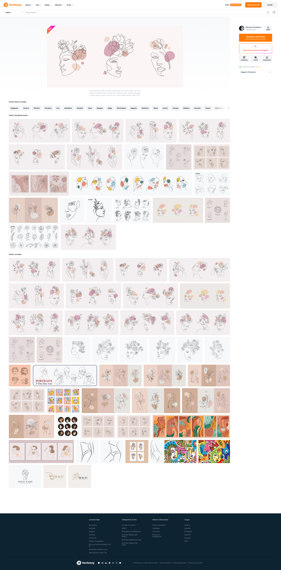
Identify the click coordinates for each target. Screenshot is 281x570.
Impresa (92, 535)
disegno (100, 108)
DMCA (124, 528)
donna (207, 108)
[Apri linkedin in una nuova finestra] (106, 563)
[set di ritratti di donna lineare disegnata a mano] (132, 210)
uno (58, 108)
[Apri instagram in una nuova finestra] (102, 563)
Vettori (27, 5)
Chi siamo (156, 531)
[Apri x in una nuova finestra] (116, 563)
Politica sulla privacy (179, 563)
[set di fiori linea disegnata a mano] (34, 237)
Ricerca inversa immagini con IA (100, 545)
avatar (165, 108)
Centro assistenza (158, 525)
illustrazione (220, 108)
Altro (186, 541)
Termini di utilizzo (165, 563)
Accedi (270, 5)
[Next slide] (226, 108)
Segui (268, 30)
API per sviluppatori (96, 541)
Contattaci (156, 528)
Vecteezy (92, 528)
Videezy (92, 531)
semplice (48, 108)
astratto (197, 108)
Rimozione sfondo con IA (98, 549)
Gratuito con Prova (256, 37)
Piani (227, 5)
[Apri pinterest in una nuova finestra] (109, 563)
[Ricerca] (268, 12)
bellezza (186, 108)
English (187, 525)
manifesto (68, 108)
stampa (175, 108)
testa (90, 108)
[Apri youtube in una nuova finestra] (120, 563)
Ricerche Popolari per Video (130, 544)
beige (110, 108)
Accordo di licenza (128, 525)
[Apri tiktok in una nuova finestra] (113, 563)
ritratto (37, 108)
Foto (37, 5)
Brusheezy (93, 525)
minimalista (121, 108)
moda (155, 108)
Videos (47, 5)
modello (80, 108)
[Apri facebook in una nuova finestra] (99, 563)
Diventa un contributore (157, 536)
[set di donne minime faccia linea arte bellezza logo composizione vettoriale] (212, 184)
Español (187, 528)
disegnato (14, 108)
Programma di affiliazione (131, 531)
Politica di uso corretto (195, 563)
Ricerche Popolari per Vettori (130, 536)
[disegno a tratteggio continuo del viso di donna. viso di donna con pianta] (99, 210)
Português (188, 531)
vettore (26, 108)
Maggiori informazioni (248, 72)
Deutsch (187, 535)
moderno (145, 108)
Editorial (58, 5)
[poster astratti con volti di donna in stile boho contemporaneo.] (41, 451)
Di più (69, 5)
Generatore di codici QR (98, 553)
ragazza (134, 108)
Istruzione (92, 538)
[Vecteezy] (13, 5)
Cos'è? (258, 67)
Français (187, 538)
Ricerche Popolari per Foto (131, 540)
